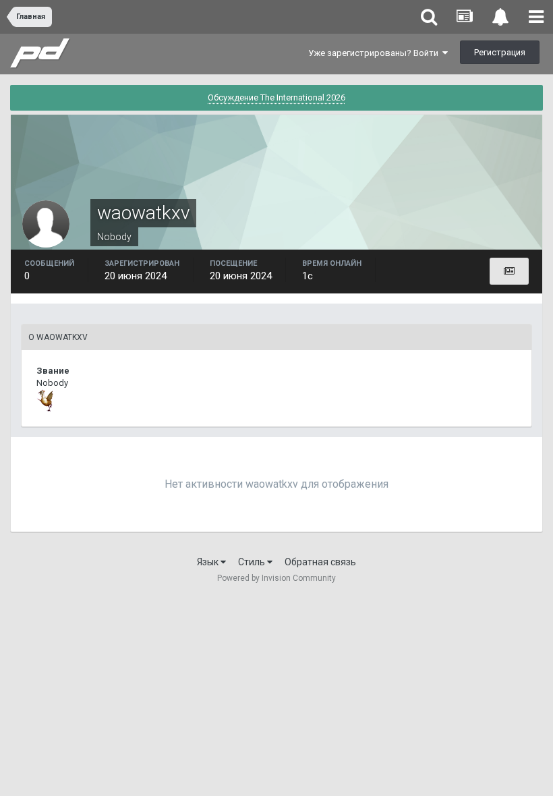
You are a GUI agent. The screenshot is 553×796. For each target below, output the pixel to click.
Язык (209, 562)
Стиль (252, 562)
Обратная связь (320, 562)
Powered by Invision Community (276, 578)
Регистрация (499, 52)
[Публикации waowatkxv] (509, 271)
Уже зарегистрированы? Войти (375, 53)
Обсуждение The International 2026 (276, 97)
